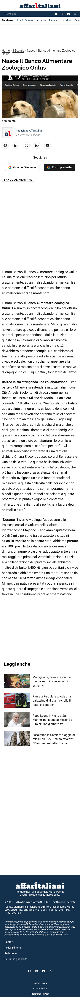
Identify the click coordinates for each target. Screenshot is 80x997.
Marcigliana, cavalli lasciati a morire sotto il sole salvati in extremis (52, 681)
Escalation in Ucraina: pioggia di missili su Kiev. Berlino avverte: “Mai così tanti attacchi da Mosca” (54, 739)
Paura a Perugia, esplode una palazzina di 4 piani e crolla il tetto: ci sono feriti (52, 701)
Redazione (10, 953)
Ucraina (66, 20)
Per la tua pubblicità (15, 959)
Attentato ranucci (47, 20)
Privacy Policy (40, 983)
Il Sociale (18, 50)
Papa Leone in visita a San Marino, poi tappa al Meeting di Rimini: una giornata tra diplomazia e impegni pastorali (53, 720)
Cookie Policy (40, 988)
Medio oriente (25, 20)
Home (6, 50)
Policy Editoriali (13, 947)
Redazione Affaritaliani (29, 130)
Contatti (9, 941)
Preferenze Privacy (40, 994)
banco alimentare (18, 179)
